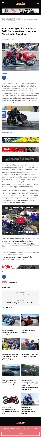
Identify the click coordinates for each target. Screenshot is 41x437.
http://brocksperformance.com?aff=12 (17, 257)
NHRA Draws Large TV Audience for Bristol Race (20, 303)
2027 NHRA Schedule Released (28, 331)
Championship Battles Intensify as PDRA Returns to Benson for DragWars (10, 382)
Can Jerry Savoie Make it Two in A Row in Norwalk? (20, 295)
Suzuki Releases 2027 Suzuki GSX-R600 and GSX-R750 (10, 411)
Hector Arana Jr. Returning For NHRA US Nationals (29, 355)
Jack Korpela (5, 39)
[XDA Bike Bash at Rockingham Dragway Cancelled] (30, 399)
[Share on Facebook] (4, 78)
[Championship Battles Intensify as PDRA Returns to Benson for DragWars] (11, 370)
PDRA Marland (13, 282)
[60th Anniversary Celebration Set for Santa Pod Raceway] (11, 320)
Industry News (6, 407)
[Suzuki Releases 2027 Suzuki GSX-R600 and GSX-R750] (11, 399)
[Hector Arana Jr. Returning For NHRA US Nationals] (30, 344)
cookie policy (5, 430)
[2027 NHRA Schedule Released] (30, 320)
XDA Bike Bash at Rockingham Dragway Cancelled (28, 411)
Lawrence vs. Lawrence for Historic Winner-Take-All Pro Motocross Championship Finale (10, 357)
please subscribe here (17, 241)
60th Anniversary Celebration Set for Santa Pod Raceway (10, 332)
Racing (4, 328)
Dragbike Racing (6, 25)
